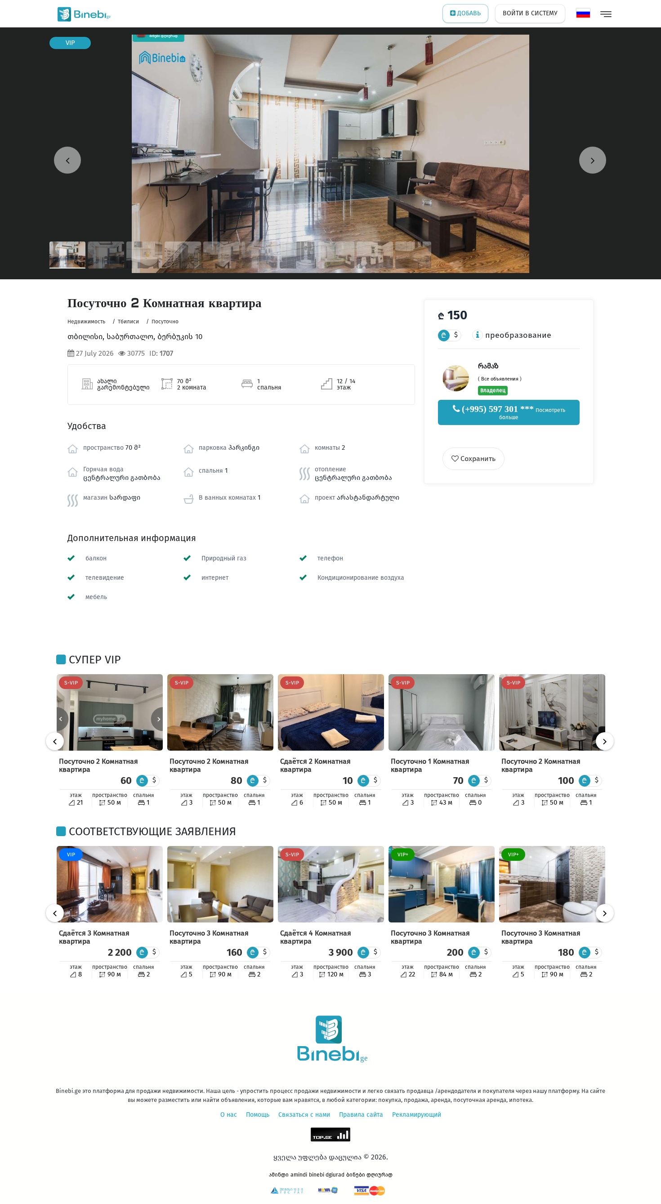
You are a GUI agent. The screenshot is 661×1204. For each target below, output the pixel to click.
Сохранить (477, 458)
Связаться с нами (304, 1115)
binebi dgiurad (326, 1174)
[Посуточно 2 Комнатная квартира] (110, 712)
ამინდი (279, 1174)
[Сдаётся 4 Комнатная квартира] (331, 884)
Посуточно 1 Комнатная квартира (430, 765)
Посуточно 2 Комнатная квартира (98, 765)
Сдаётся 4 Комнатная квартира (315, 937)
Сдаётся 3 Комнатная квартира (94, 937)
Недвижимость (86, 321)
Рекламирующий (416, 1115)
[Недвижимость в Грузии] (82, 13)
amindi (298, 1174)
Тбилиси (128, 321)
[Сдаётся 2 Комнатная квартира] (331, 712)
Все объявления (499, 379)
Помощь (257, 1115)
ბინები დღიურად (369, 1174)
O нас (228, 1115)
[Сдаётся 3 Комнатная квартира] (110, 884)
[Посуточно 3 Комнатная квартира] (220, 884)
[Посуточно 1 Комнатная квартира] (442, 712)
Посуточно (165, 321)
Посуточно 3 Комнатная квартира (209, 937)
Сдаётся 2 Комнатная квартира (315, 765)
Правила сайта (361, 1115)
